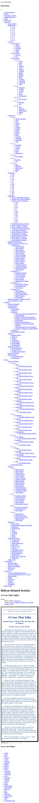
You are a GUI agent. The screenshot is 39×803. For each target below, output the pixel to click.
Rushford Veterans (20, 286)
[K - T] (15, 435)
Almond (21, 66)
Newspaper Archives (10, 15)
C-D (13, 176)
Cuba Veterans (19, 269)
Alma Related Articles (25, 373)
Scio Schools (19, 510)
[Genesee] (21, 419)
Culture (6, 302)
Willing (21, 112)
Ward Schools (19, 514)
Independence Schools (21, 504)
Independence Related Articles (27, 433)
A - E (16, 60)
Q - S (13, 37)
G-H (13, 179)
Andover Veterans (20, 255)
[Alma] (19, 371)
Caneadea (18, 48)
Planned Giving (12, 563)
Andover (17, 55)
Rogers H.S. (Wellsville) (19, 556)
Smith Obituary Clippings (19, 233)
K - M (13, 33)
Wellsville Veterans (20, 292)
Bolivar (21, 76)
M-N (13, 184)
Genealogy (11, 173)
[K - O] (15, 155)
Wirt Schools (19, 520)
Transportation (12, 307)
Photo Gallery (8, 586)
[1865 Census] (19, 58)
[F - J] (18, 86)
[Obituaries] (14, 196)
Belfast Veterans (19, 258)
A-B (13, 174)
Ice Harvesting (16, 342)
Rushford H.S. (16, 555)
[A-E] (15, 468)
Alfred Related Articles (25, 366)
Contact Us (11, 582)
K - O (17, 97)
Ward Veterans (19, 291)
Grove (20, 92)
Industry (10, 333)
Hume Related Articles (25, 430)
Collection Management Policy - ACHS (19, 574)
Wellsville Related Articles (26, 453)
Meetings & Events (9, 17)
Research (7, 22)
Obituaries (11, 196)
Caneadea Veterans (20, 265)
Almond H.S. (15, 541)
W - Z (13, 40)
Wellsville (21, 109)
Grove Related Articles (25, 427)
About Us (7, 571)
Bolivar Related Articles (26, 396)
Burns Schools (19, 486)
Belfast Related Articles (25, 389)
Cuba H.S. (15, 548)
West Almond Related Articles (27, 456)
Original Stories (16, 350)
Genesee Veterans (20, 274)
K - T (13, 435)
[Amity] (19, 378)
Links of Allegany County (15, 301)
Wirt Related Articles (25, 463)
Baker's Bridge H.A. (17, 543)
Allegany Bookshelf (14, 304)
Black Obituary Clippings (19, 237)
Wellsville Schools (20, 515)
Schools (10, 466)
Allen (20, 63)
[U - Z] (19, 106)
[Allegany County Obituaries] (28, 201)
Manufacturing (16, 345)
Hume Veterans (19, 279)
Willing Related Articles (25, 460)
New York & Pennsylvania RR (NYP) (26, 314)
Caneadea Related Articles (26, 402)
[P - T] (19, 101)
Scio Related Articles (25, 445)
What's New (7, 20)
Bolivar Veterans (20, 261)
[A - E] (19, 60)
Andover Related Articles (26, 383)
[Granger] (20, 422)
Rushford (21, 102)
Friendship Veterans (21, 273)
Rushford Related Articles (26, 442)
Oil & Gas (15, 337)
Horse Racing (16, 358)
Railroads (14, 312)
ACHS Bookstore (9, 12)
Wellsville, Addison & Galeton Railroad (26, 328)
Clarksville (22, 83)
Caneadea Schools (20, 487)
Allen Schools (19, 471)
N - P (13, 35)
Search (3, 743)
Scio (16, 56)
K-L (13, 183)
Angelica (17, 47)
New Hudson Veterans (21, 284)
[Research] (10, 22)
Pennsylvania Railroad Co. (23, 322)
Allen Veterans (19, 248)
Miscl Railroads (19, 315)
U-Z (13, 512)
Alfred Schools (19, 469)
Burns (20, 78)
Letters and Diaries (13, 353)
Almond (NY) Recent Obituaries (21, 199)
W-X (13, 192)
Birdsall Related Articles (26, 392)
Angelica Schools (20, 479)
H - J (13, 32)
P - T (16, 101)
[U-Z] (15, 512)
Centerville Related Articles (27, 405)
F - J (16, 86)
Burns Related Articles (25, 399)
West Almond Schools (21, 517)
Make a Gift (11, 568)
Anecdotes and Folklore (18, 351)
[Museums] (14, 522)
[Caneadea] (21, 401)
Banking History (16, 335)
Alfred (17, 45)
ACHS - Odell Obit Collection (20, 197)
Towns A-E (17, 601)
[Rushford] (21, 440)
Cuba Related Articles (25, 412)
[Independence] (24, 432)
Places (6, 360)
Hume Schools (19, 502)
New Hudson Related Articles (27, 438)
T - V (13, 38)
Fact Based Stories (17, 348)
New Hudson (23, 99)
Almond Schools (20, 474)
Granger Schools (20, 499)
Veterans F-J (15, 271)
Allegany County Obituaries (20, 201)
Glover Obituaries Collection (20, 232)
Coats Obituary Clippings (19, 230)
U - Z (16, 106)
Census (10, 42)
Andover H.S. (16, 540)
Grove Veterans (19, 278)
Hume (20, 94)
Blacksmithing (16, 343)
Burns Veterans (19, 263)
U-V (13, 191)
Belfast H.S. (15, 545)
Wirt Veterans (19, 297)
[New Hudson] (23, 437)
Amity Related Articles (25, 379)
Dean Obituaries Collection (19, 238)
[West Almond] (23, 455)
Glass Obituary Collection (19, 240)
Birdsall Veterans (20, 260)
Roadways (15, 310)
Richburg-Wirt (16, 528)
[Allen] (19, 368)
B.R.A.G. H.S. (16, 546)
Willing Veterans (20, 296)
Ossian (17, 51)
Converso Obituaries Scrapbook (21, 228)
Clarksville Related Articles (26, 409)
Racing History (12, 355)
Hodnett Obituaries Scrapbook (20, 224)
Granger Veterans (20, 276)
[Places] (8, 360)
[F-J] (14, 494)
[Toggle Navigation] (1, 9)
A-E (13, 468)
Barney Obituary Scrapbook (20, 227)
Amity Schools (19, 476)
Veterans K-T (15, 283)
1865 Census (15, 58)
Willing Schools (19, 519)
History (10, 578)
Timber (14, 338)
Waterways (15, 330)
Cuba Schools (19, 492)
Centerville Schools (20, 489)
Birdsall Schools (20, 482)
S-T (13, 189)
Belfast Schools (19, 481)
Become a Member (13, 564)
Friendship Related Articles (26, 417)
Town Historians (13, 305)
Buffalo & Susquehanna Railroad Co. (26, 319)
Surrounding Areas (17, 464)
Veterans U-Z (15, 289)
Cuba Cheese (15, 523)
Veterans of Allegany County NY (17, 243)
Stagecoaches (15, 309)
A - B (13, 27)
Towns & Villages (13, 361)
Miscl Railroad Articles (18, 332)
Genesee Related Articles (26, 420)
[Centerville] (22, 404)
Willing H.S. (15, 558)
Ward (20, 107)
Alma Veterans (19, 250)
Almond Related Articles (26, 376)
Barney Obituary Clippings (19, 225)
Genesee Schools (20, 497)
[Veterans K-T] (20, 283)
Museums (11, 522)
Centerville (22, 81)
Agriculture (15, 340)
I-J (12, 181)
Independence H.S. (17, 551)
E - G (13, 30)
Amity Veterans (19, 253)
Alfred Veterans (19, 246)
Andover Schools (20, 478)
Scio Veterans (19, 287)
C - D (13, 29)
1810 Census (15, 43)
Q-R (13, 187)
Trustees (10, 581)
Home (6, 19)
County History (12, 24)
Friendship (22, 88)
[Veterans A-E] (20, 245)
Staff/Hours (11, 579)
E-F (13, 178)
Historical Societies (13, 538)
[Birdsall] (20, 391)
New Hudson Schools (21, 507)
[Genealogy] (15, 173)
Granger (21, 91)
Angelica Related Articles (26, 386)
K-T (13, 505)
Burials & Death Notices (15, 242)
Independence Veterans (21, 281)
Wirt (20, 114)
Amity (20, 68)
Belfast (21, 73)
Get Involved (8, 561)
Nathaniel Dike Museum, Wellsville (22, 525)
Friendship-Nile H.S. (18, 550)
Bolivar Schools (19, 484)
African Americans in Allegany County (19, 299)
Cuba (20, 84)
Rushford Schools (20, 509)
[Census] (13, 42)
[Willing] (20, 458)
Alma (20, 65)
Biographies (11, 25)
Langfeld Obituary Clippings (20, 235)
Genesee (21, 89)
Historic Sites (12, 560)
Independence (23, 96)
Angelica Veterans (20, 256)
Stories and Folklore (14, 346)
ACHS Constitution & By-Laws (17, 573)
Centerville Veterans (21, 266)
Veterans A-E (15, 245)
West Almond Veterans (21, 294)
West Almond (23, 110)
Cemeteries (11, 115)
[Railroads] (18, 312)
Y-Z (13, 194)
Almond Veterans (20, 251)
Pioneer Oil (15, 527)
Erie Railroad (19, 320)
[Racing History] (17, 355)
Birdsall (21, 74)
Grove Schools (19, 501)
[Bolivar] (20, 394)
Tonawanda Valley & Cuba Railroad (25, 327)
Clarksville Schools (20, 491)
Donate (6, 14)
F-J (12, 494)
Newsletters (11, 584)
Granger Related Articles (26, 423)
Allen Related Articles (25, 369)
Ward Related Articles (25, 450)
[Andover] (21, 381)
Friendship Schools (20, 496)
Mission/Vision (12, 576)
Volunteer (11, 569)
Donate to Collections (14, 566)
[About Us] (10, 571)
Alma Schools (19, 473)
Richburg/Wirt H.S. (17, 553)
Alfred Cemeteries (20, 119)
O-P (13, 186)
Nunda (17, 50)
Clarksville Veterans (21, 268)
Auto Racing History (18, 356)
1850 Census (15, 53)
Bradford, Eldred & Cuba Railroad (25, 317)
